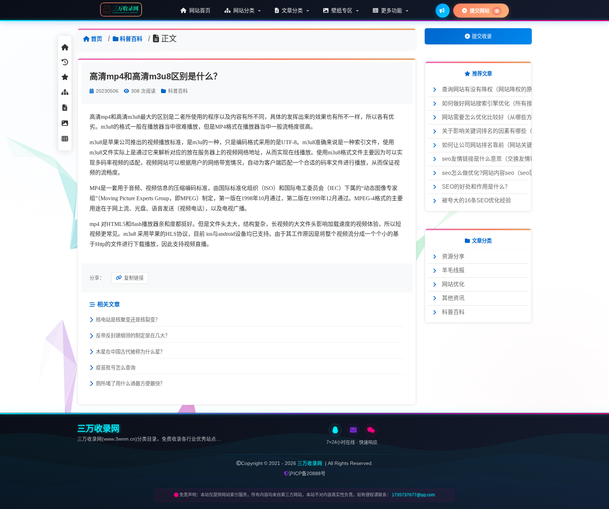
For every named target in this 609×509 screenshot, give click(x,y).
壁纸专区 (342, 10)
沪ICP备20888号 (307, 473)
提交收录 (482, 36)
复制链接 (134, 278)
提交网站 (483, 10)
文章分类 (292, 10)
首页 (96, 39)
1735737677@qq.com (413, 494)
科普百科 (131, 39)
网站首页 (199, 10)
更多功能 (392, 10)
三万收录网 (309, 463)
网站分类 (244, 10)
